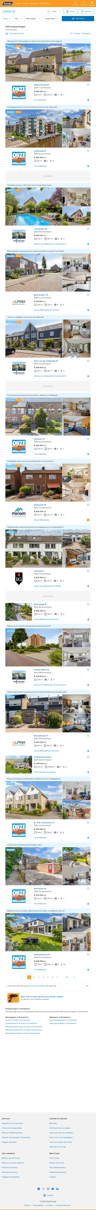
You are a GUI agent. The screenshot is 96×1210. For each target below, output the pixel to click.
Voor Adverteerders (57, 1167)
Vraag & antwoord (9, 1142)
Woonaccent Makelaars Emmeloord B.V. (50, 244)
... (62, 977)
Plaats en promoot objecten (13, 1163)
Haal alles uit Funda (57, 1147)
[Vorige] (21, 977)
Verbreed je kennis (9, 1172)
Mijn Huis (53, 1123)
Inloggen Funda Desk (10, 1177)
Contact (52, 1177)
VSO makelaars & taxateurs (45, 772)
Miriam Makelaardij (41, 520)
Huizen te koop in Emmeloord (17, 1020)
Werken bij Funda (56, 1163)
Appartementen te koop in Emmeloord (21, 1023)
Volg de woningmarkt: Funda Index (16, 1137)
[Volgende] (74, 977)
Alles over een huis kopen (60, 1128)
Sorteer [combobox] (82, 33)
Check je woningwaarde (12, 1128)
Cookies (49, 1205)
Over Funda (54, 1158)
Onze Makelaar (40, 100)
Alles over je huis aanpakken (61, 1137)
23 (67, 977)
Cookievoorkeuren (63, 1205)
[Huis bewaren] (88, 84)
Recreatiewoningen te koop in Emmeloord (22, 1033)
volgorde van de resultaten (34, 986)
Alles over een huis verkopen (61, 1133)
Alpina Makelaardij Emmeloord (46, 310)
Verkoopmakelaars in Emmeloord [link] (62, 1023)
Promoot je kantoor (9, 1167)
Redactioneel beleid (57, 1172)
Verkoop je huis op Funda (12, 1123)
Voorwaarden (38, 1205)
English (50, 1195)
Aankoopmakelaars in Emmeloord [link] (63, 1020)
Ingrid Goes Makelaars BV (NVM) (47, 586)
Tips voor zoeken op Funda (60, 1142)
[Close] (14, 11)
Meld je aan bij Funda (10, 1158)
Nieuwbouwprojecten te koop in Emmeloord (23, 1030)
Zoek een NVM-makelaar (12, 1133)
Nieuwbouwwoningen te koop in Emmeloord (23, 1027)
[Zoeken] (48, 11)
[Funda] (7, 3)
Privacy (27, 1205)
